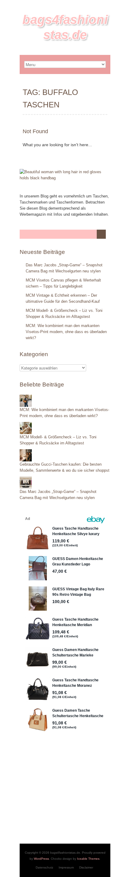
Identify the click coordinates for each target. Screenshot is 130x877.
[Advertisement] (65, 790)
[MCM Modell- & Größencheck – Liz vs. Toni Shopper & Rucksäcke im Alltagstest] (26, 425)
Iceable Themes (88, 858)
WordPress (41, 858)
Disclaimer (86, 867)
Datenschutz (44, 867)
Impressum (66, 867)
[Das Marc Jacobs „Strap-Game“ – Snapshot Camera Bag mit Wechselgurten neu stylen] (26, 479)
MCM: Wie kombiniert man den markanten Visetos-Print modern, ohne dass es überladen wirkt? (66, 331)
